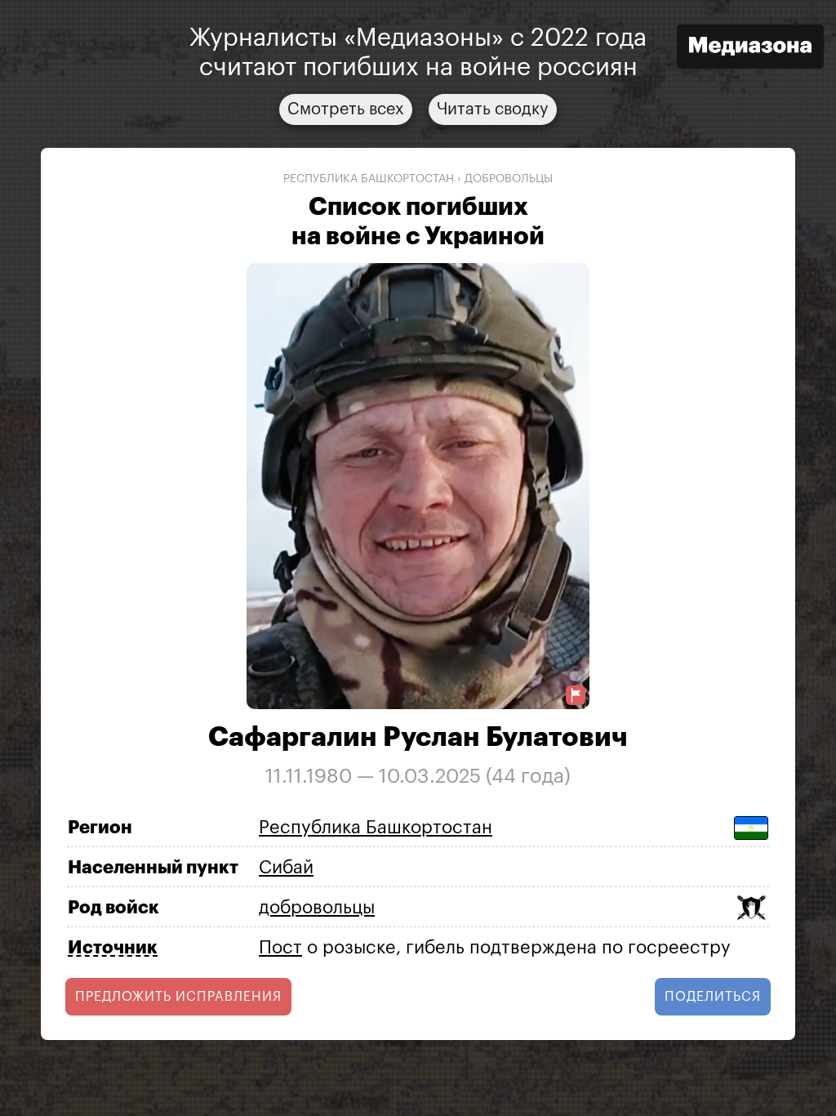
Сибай (286, 868)
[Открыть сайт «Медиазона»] (750, 48)
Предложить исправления (178, 996)
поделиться (713, 996)
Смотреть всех (345, 109)
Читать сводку (493, 109)
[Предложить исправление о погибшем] (576, 695)
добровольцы (509, 179)
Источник (113, 948)
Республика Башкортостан (368, 179)
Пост (280, 948)
